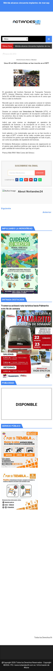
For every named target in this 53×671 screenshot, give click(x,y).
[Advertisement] (26, 546)
